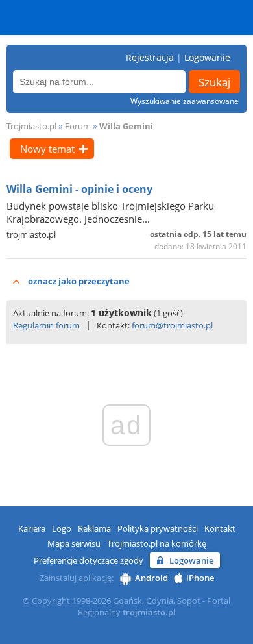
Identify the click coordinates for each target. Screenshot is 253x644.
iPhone (200, 578)
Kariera (31, 528)
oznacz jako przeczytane (79, 281)
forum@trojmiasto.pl (172, 325)
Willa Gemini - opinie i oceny (79, 189)
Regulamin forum (46, 325)
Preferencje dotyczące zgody (88, 560)
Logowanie (207, 57)
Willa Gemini (126, 126)
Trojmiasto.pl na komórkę (156, 543)
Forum (78, 126)
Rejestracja (150, 57)
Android (151, 578)
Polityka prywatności (157, 528)
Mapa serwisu (74, 543)
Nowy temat (47, 148)
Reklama (94, 528)
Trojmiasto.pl (31, 126)
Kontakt (219, 528)
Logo (61, 528)
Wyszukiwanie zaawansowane (184, 100)
